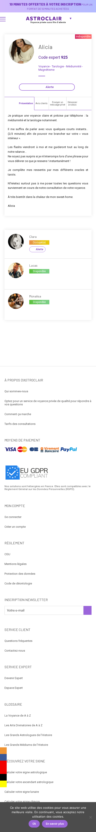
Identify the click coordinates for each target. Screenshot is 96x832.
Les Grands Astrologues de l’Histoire (28, 735)
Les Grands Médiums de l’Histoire (26, 744)
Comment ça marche (17, 414)
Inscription (87, 610)
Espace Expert (13, 687)
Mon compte (90, 19)
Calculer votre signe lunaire (21, 791)
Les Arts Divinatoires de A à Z (23, 725)
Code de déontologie (18, 583)
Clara (33, 236)
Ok (34, 823)
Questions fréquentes (18, 641)
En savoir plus (55, 823)
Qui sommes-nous (16, 391)
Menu (3, 19)
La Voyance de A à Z (17, 715)
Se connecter (12, 517)
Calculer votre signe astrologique (25, 772)
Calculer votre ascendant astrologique (28, 782)
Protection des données (19, 573)
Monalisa (35, 296)
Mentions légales (15, 564)
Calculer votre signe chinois (22, 801)
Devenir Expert (13, 678)
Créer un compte (15, 526)
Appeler (34, 278)
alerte (39, 249)
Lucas (33, 265)
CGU (7, 554)
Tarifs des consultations (19, 424)
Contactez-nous (14, 650)
